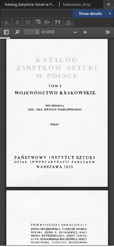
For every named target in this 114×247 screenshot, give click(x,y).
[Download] (6, 22)
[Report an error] (68, 22)
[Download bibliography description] (46, 22)
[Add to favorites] (28, 22)
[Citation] (57, 22)
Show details (90, 13)
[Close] (109, 4)
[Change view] (37, 22)
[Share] (17, 22)
